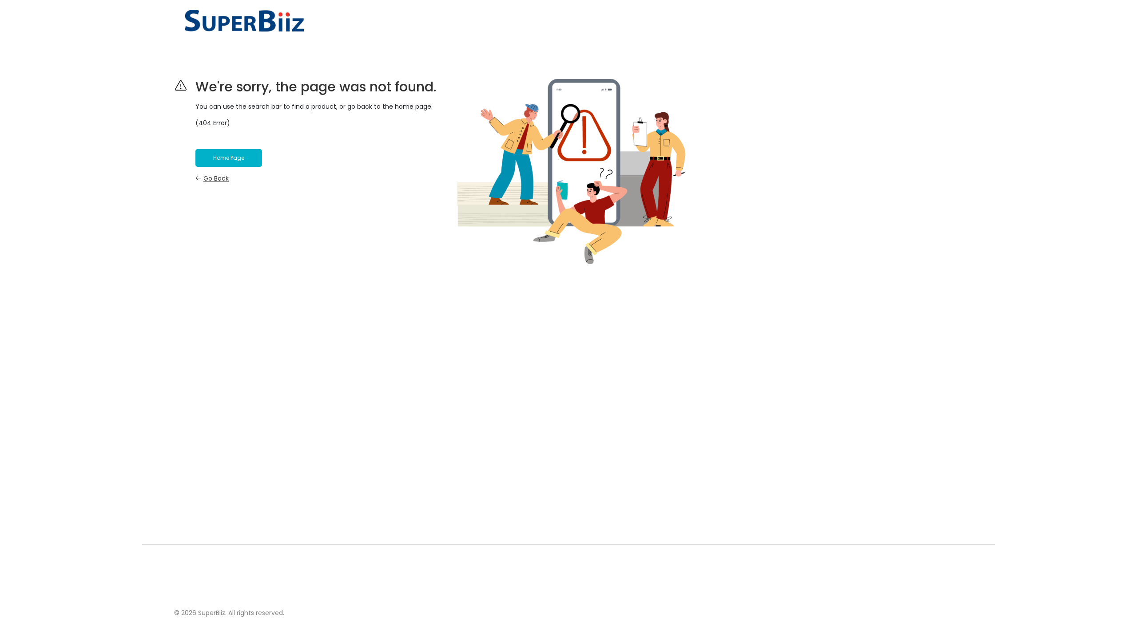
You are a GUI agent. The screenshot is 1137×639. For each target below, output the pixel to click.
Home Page (228, 158)
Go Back (216, 178)
